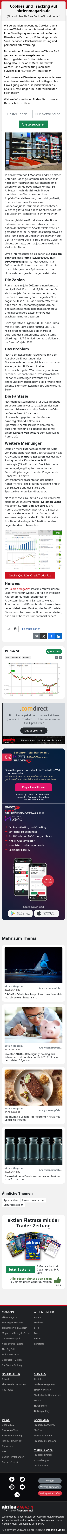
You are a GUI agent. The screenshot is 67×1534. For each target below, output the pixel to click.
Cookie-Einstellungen (17, 89)
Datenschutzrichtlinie (17, 103)
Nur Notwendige (47, 114)
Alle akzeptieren (34, 124)
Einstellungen (17, 114)
